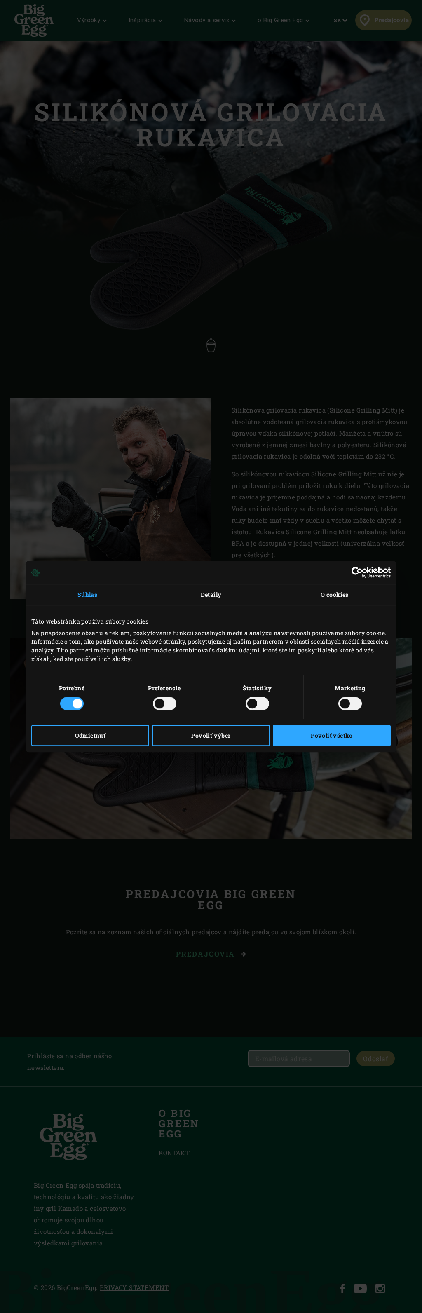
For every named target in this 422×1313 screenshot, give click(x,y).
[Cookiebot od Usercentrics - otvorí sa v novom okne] (355, 572)
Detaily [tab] (211, 594)
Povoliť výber (210, 735)
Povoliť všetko (332, 735)
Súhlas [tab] (87, 594)
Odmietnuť (90, 735)
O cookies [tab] (335, 594)
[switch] (164, 703)
